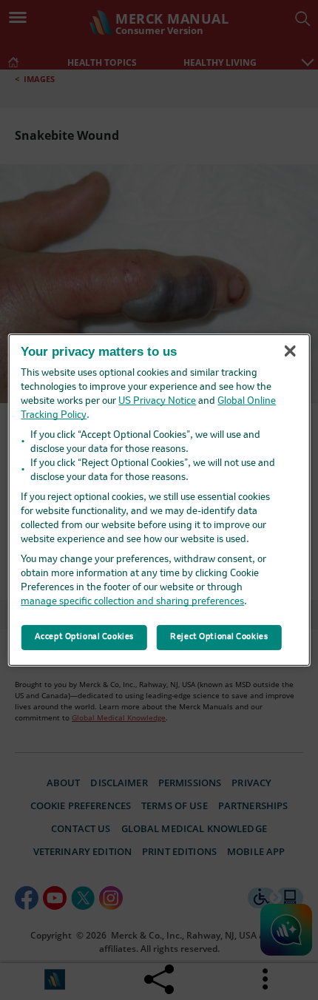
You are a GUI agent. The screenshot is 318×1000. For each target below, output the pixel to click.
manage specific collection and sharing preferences (132, 602)
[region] (159, 500)
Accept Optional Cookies (84, 636)
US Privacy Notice (157, 401)
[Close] (290, 350)
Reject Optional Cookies (219, 636)
